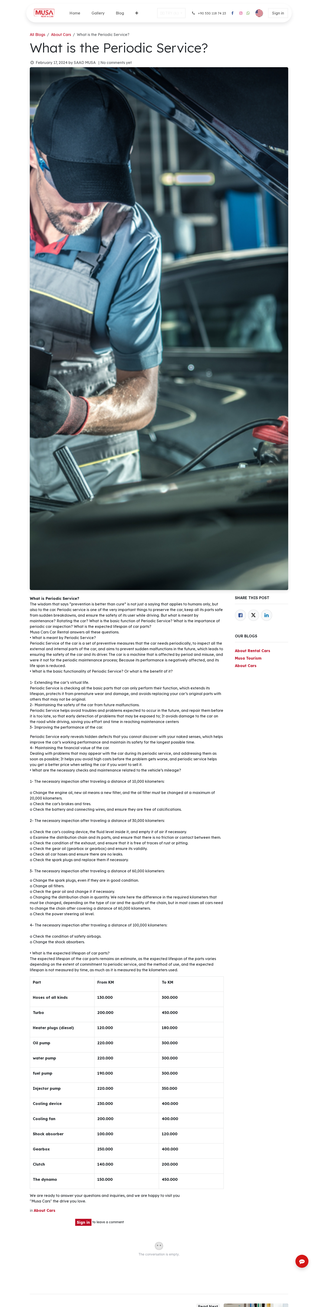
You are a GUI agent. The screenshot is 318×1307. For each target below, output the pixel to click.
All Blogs (37, 34)
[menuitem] (75, 13)
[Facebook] (232, 13)
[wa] (248, 13)
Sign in (278, 13)
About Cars (61, 34)
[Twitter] (253, 615)
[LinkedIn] (266, 615)
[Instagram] (241, 13)
